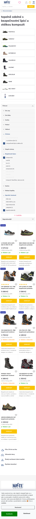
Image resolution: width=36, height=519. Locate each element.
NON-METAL (10, 202)
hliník (8, 174)
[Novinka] (9, 233)
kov (7, 163)
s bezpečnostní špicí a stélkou (14, 143)
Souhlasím (9, 514)
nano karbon (10, 177)
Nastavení (18, 507)
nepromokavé (10, 204)
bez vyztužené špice (12, 138)
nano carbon (10, 171)
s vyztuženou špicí (11, 140)
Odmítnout (26, 513)
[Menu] (33, 2)
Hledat (31, 6)
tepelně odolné (10, 210)
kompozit (9, 157)
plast (8, 166)
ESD (8, 199)
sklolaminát (10, 169)
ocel (7, 160)
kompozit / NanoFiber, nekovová (15, 180)
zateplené (9, 207)
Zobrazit (9, 257)
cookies (3, 503)
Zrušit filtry (19, 215)
